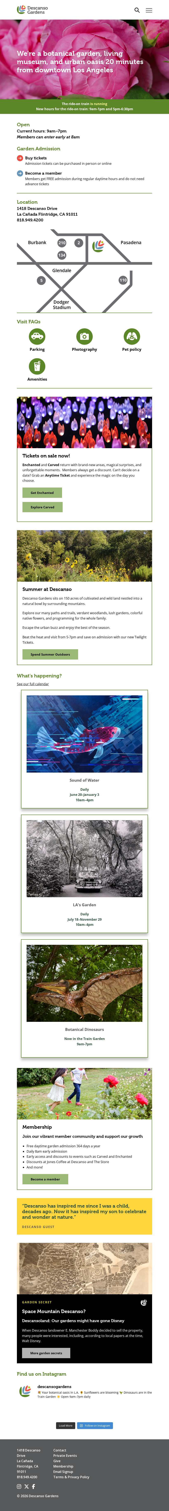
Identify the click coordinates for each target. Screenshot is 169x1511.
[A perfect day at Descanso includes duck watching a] (112, 1412)
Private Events (65, 1455)
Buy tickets (36, 158)
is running (98, 104)
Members (26, 137)
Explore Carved (42, 507)
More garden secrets (46, 1353)
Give (57, 1461)
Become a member (43, 173)
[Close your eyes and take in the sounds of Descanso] (57, 1412)
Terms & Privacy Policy (71, 1477)
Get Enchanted (42, 493)
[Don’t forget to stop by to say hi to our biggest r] (29, 1412)
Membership (63, 1466)
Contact (59, 1450)
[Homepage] (32, 9)
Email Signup (63, 1471)
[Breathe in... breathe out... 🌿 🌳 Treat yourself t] (84, 1412)
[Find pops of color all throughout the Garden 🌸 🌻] (139, 1412)
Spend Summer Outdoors (50, 654)
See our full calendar (33, 684)
